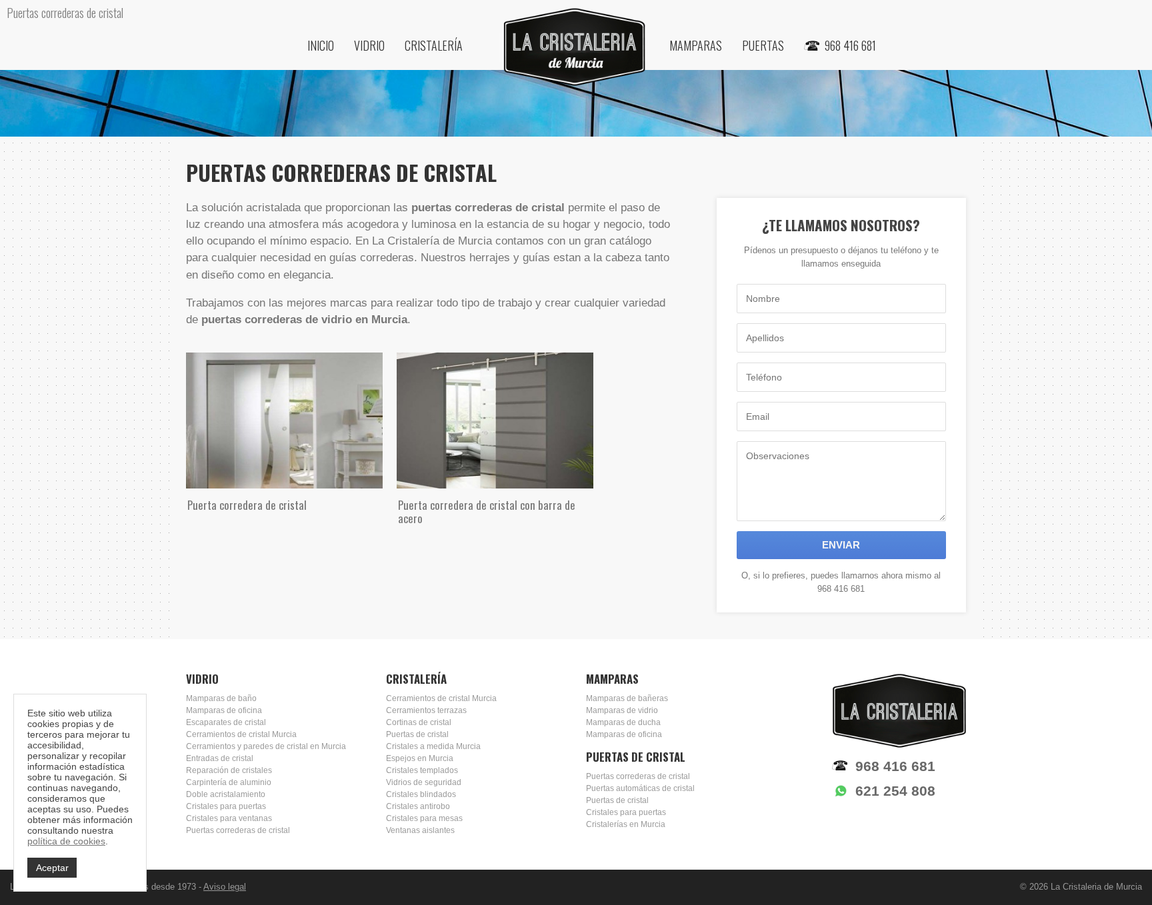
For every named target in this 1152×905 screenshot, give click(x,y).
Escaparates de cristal (226, 722)
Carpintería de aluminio (228, 782)
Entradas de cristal (219, 758)
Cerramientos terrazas (426, 710)
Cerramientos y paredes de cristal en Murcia (266, 746)
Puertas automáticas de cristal (640, 788)
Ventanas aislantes (420, 830)
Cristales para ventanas (229, 818)
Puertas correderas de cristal (238, 830)
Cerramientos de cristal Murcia (241, 734)
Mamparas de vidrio (622, 710)
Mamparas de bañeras (627, 698)
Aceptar (52, 867)
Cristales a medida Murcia (433, 746)
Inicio (320, 45)
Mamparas (695, 45)
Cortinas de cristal (418, 722)
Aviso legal (224, 887)
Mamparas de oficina (224, 710)
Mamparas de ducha (623, 722)
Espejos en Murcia (419, 758)
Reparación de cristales (229, 770)
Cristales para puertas (226, 806)
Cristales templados (422, 770)
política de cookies (66, 841)
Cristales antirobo (418, 806)
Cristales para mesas (424, 818)
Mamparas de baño (221, 698)
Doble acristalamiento (225, 794)
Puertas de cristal (417, 734)
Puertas (763, 45)
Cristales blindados (421, 794)
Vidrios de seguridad (423, 782)
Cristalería (434, 45)
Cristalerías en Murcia (625, 824)
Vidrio (369, 45)
